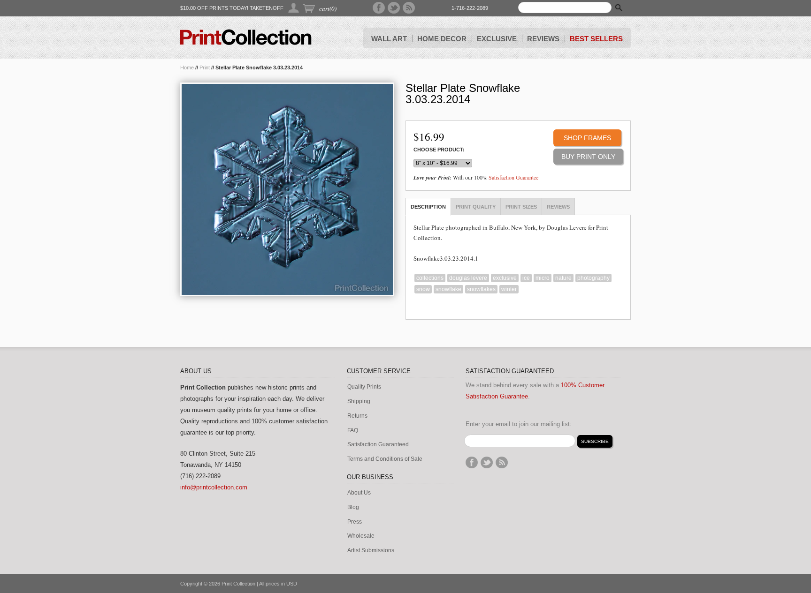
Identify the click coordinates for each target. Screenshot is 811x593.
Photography (593, 278)
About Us (359, 492)
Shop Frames (587, 138)
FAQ (352, 430)
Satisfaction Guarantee (513, 177)
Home (187, 67)
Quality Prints (364, 387)
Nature (563, 278)
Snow (423, 289)
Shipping (358, 401)
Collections (430, 278)
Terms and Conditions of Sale (384, 459)
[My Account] (294, 8)
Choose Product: (439, 149)
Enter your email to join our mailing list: (519, 424)
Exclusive (505, 278)
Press (354, 522)
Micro (543, 278)
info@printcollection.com (213, 487)
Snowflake (448, 289)
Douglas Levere (468, 278)
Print (204, 67)
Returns (357, 416)
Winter (509, 289)
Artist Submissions (370, 550)
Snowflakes (481, 289)
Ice (526, 278)
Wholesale (361, 536)
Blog (353, 507)
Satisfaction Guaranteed (378, 444)
